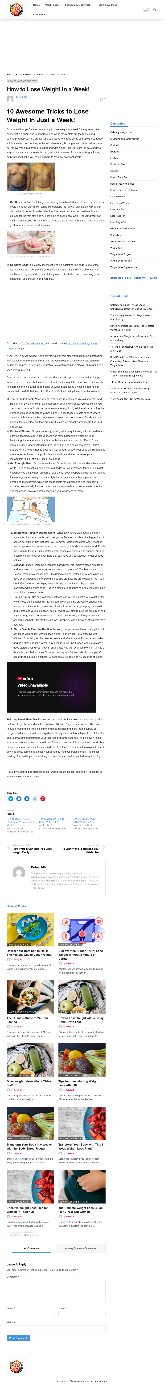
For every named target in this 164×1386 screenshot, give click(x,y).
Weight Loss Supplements (123, 267)
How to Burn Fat (118, 177)
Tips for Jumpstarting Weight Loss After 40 (78, 1083)
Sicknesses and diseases (123, 241)
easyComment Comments (82, 1248)
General (114, 170)
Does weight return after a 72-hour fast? (30, 1083)
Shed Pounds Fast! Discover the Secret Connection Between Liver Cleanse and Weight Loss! (130, 361)
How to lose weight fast (22, 81)
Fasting (114, 157)
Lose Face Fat (117, 215)
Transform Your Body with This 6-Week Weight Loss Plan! (81, 1146)
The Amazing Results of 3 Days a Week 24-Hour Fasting (132, 317)
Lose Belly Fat (117, 196)
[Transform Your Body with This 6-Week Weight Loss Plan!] (81, 1123)
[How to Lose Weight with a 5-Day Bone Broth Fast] (81, 997)
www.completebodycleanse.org (90, 1381)
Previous (15, 1235)
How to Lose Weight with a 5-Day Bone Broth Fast (81, 1020)
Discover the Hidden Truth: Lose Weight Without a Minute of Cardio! (80, 955)
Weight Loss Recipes (121, 260)
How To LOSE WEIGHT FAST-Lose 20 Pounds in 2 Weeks (20, 822)
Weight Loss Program (121, 254)
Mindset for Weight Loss (122, 228)
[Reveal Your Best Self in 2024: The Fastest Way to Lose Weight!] (30, 929)
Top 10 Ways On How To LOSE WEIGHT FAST (51, 820)
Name (11, 1308)
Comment (13, 1276)
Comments (33, 1248)
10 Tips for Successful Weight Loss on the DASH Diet (131, 348)
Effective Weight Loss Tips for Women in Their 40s (27, 1210)
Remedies (115, 235)
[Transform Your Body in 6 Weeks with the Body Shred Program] (30, 1123)
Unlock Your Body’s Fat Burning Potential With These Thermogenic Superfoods (133, 373)
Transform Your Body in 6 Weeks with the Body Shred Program (29, 1146)
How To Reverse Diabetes (123, 190)
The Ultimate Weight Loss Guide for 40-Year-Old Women (80, 1210)
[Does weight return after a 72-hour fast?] (30, 1060)
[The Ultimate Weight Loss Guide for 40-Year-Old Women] (81, 1187)
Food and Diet (117, 164)
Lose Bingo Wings (119, 203)
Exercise (114, 151)
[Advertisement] (82, 46)
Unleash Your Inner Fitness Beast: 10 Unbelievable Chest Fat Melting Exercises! (131, 306)
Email (62, 1308)
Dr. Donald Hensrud (33, 343)
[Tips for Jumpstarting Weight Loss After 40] (81, 1060)
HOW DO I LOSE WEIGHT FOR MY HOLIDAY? (85, 820)
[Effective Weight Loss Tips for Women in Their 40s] (30, 1187)
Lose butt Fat (117, 209)
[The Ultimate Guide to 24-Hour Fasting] (30, 997)
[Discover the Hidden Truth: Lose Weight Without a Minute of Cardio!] (81, 929)
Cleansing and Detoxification (124, 138)
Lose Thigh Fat (118, 222)
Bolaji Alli (21, 97)
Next (26, 1235)
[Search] (154, 9)
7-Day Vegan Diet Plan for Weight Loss (130, 398)
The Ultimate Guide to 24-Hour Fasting (27, 1020)
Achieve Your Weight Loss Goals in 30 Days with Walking (132, 338)
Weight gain (116, 247)
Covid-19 (114, 145)
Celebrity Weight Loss (121, 132)
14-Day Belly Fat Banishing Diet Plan (129, 382)
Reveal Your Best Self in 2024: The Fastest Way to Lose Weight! (29, 953)
